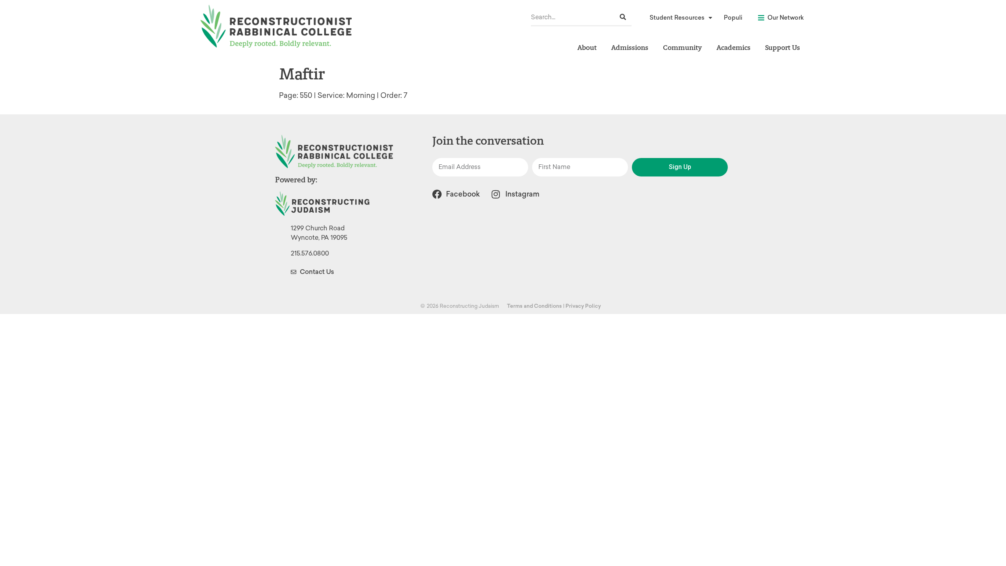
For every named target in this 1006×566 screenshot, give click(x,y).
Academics (733, 47)
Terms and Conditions (534, 306)
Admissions (629, 47)
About (587, 47)
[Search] (623, 17)
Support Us (782, 47)
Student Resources (677, 17)
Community (682, 47)
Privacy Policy (583, 306)
